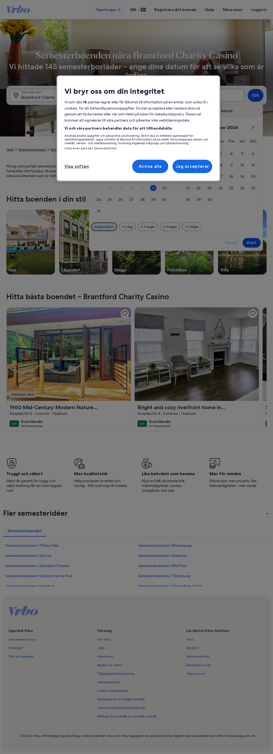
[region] (138, 128)
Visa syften (77, 166)
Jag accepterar (192, 166)
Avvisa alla (150, 166)
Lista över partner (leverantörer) (91, 148)
